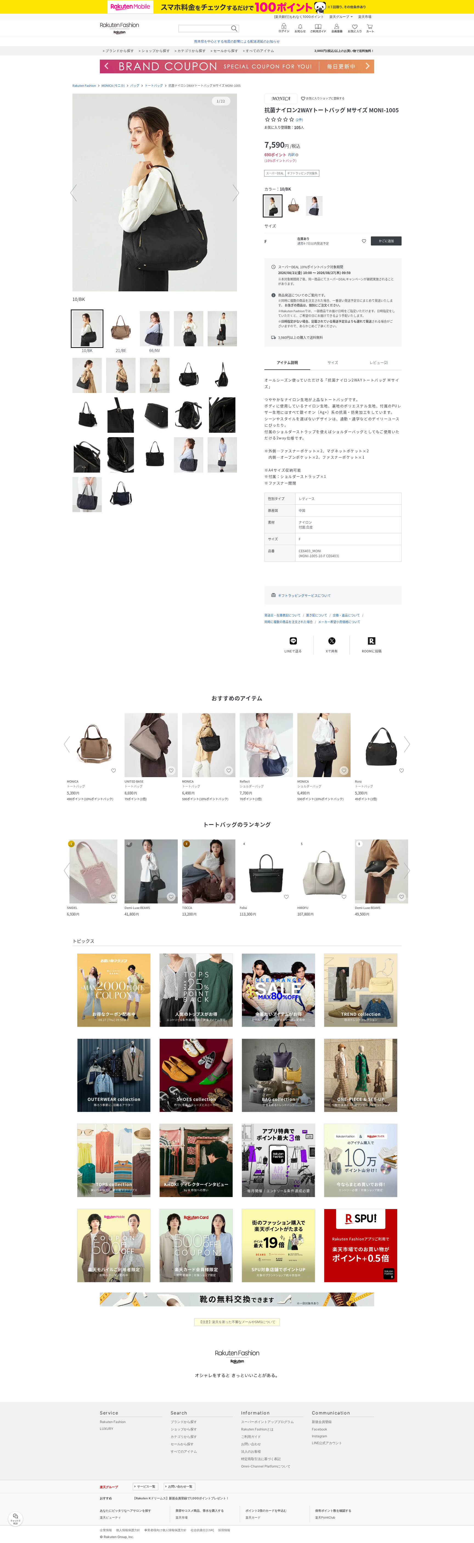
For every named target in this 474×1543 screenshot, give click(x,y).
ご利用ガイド (251, 1437)
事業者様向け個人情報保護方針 (165, 1530)
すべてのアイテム (184, 1451)
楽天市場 (364, 17)
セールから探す (182, 1444)
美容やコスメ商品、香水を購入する (200, 1511)
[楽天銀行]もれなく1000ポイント (299, 17)
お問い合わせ (251, 1444)
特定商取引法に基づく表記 (261, 1459)
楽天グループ (339, 17)
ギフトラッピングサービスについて (304, 595)
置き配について (316, 615)
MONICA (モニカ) (113, 85)
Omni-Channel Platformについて (265, 1466)
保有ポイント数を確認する (333, 1511)
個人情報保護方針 (128, 1530)
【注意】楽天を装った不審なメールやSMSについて (237, 1322)
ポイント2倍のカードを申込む (266, 1511)
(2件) (299, 119)
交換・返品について (346, 615)
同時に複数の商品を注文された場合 (288, 622)
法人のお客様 (251, 1451)
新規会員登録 (322, 1422)
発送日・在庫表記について (282, 615)
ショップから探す (184, 1429)
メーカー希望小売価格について (339, 622)
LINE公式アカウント (327, 1443)
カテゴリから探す (184, 1437)
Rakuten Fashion (84, 85)
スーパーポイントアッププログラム (267, 1422)
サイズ (333, 362)
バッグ (134, 85)
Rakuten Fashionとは (257, 1429)
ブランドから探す (184, 1422)
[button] (154, 193)
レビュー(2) (378, 362)
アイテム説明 (287, 362)
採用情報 (224, 1530)
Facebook (319, 1429)
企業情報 (106, 1530)
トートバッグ (154, 85)
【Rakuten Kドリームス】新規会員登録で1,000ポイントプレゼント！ (181, 1498)
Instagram (319, 1436)
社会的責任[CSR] (202, 1530)
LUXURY (106, 1429)
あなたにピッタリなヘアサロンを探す (125, 1511)
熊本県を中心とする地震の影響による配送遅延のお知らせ (237, 41)
